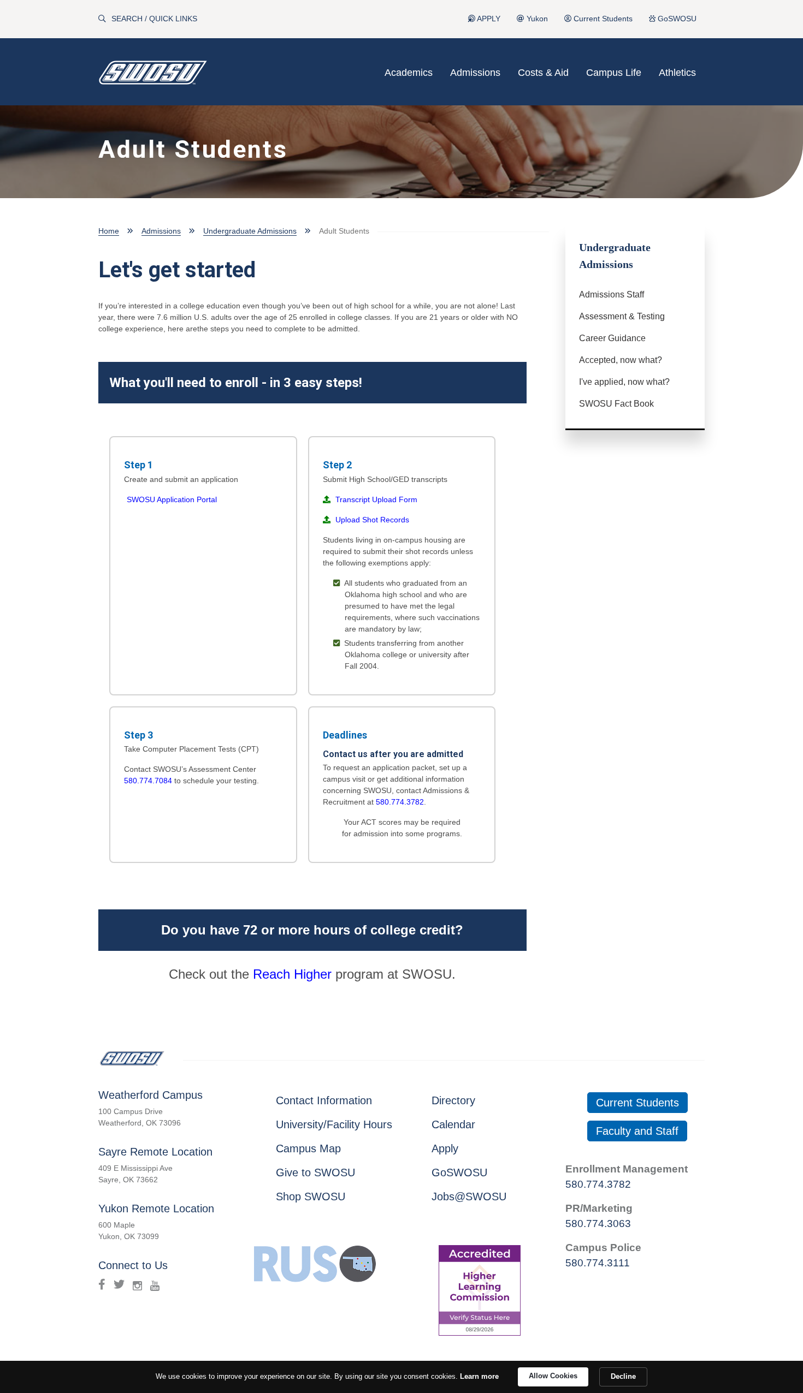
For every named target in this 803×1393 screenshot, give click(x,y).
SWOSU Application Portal (172, 499)
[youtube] (155, 1284)
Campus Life (613, 72)
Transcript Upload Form (375, 499)
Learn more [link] (479, 1376)
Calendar (453, 1124)
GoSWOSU (676, 19)
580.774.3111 (597, 1263)
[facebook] (101, 1284)
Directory (453, 1100)
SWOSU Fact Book (616, 403)
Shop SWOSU (310, 1196)
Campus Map (308, 1148)
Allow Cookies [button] (553, 1376)
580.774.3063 (598, 1223)
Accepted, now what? (620, 360)
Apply (445, 1148)
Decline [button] (623, 1376)
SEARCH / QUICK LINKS (154, 19)
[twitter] (119, 1284)
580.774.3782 (400, 801)
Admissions (475, 72)
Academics (409, 72)
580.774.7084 (148, 780)
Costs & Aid (543, 72)
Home (108, 231)
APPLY (487, 19)
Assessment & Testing (622, 316)
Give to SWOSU (315, 1172)
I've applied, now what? (624, 381)
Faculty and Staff (637, 1131)
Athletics (677, 72)
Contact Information (324, 1100)
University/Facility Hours (334, 1124)
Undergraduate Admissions (250, 231)
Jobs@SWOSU (469, 1196)
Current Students (602, 19)
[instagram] (137, 1284)
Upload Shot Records (372, 519)
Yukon (536, 19)
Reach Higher (292, 974)
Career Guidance (612, 338)
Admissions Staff (611, 294)
